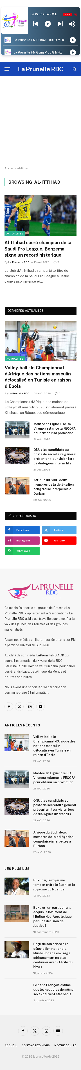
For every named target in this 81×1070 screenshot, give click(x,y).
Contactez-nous (36, 1045)
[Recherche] (74, 69)
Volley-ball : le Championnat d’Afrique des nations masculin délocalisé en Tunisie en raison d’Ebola (54, 746)
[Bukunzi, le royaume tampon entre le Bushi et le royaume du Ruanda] (16, 886)
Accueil (9, 168)
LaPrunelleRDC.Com (19, 666)
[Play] (48, 24)
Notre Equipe (65, 1045)
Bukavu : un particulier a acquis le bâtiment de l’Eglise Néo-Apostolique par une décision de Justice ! (52, 916)
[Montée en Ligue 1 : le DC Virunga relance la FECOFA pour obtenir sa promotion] (17, 429)
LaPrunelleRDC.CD (50, 655)
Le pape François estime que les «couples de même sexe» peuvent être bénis (53, 989)
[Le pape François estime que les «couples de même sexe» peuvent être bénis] (16, 991)
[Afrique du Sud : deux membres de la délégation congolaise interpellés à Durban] (17, 485)
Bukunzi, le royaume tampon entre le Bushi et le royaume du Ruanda (54, 884)
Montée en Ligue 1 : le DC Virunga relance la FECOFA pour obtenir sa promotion (55, 428)
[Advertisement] (40, 121)
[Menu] (7, 69)
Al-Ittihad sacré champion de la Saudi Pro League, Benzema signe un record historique (37, 249)
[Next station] (35, 24)
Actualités (14, 233)
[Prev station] (60, 24)
